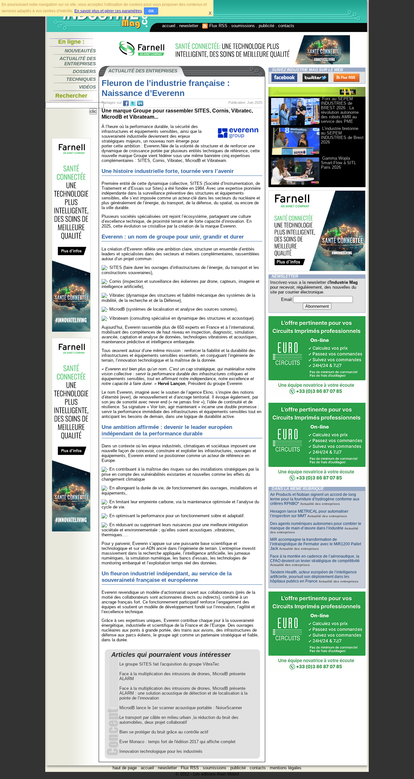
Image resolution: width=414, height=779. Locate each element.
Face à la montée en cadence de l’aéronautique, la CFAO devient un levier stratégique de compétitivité (315, 558)
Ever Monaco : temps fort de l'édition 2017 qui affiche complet (177, 741)
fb (126, 103)
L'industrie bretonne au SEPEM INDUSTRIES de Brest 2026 (342, 135)
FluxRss (346, 77)
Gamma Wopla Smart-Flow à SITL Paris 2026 (338, 163)
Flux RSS (217, 25)
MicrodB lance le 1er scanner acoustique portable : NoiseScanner (180, 707)
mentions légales (285, 767)
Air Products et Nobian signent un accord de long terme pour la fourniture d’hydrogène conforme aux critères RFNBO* (314, 499)
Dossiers (84, 71)
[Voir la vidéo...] (295, 124)
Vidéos (87, 87)
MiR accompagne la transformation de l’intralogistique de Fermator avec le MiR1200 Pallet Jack (315, 544)
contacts (286, 25)
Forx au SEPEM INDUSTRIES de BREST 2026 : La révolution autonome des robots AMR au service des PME (340, 110)
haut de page (125, 767)
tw (133, 103)
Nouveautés (80, 50)
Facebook (284, 77)
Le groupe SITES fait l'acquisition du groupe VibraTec (169, 664)
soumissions (243, 25)
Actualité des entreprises (78, 61)
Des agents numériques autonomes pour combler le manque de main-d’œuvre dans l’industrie (315, 525)
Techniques (81, 79)
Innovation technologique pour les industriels (160, 751)
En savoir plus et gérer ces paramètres (108, 11)
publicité (266, 25)
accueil (168, 25)
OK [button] (151, 11)
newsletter (188, 25)
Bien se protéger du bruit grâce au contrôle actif (163, 732)
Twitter (315, 77)
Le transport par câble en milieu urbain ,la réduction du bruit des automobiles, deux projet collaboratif (178, 720)
